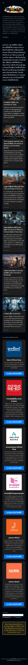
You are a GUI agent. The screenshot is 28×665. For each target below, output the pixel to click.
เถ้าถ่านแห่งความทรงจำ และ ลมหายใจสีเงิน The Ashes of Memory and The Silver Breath (13, 144)
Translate (17, 617)
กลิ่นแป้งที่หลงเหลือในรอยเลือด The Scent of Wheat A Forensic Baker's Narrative (13, 229)
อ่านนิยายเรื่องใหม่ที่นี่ (14, 373)
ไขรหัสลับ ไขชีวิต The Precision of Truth (11, 103)
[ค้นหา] (25, 2)
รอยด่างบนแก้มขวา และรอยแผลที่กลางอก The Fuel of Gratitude (13, 273)
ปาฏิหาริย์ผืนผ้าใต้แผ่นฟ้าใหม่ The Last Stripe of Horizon (14, 188)
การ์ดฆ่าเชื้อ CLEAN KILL (12, 314)
